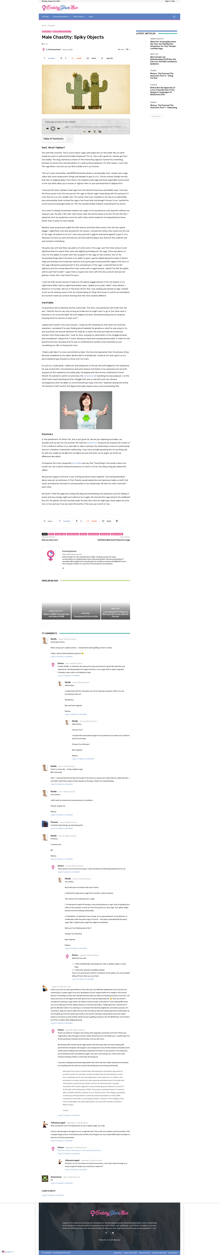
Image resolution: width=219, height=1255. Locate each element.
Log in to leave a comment (62, 656)
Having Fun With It (62, 31)
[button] (174, 17)
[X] (63, 568)
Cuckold (153, 85)
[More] (117, 521)
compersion (89, 376)
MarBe (54, 639)
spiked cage (105, 534)
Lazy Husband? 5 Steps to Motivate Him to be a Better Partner (115, 614)
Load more (156, 116)
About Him (115, 609)
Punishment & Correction (86, 616)
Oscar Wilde (77, 463)
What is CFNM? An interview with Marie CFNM (56, 615)
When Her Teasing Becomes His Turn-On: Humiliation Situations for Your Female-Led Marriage (163, 45)
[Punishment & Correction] (86, 602)
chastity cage (60, 534)
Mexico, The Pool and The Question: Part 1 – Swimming (163, 106)
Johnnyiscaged (58, 1123)
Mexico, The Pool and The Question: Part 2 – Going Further (162, 75)
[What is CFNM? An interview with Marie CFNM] (56, 602)
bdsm (51, 534)
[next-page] (47, 623)
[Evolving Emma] (44, 49)
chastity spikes (73, 534)
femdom (83, 534)
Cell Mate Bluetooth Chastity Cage (114, 540)
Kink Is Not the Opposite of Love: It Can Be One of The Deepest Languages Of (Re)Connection (162, 91)
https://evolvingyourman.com (72, 554)
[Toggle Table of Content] (67, 139)
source (65, 1110)
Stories (153, 70)
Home (44, 25)
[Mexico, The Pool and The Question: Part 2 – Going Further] (142, 74)
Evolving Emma (54, 49)
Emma (61, 663)
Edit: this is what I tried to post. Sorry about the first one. (80, 1150)
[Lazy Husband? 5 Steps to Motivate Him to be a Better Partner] (115, 602)
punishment (92, 443)
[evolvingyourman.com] (60, 8)
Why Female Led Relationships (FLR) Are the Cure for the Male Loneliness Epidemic (163, 60)
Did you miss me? (50, 540)
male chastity (93, 534)
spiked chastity (117, 534)
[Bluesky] (112, 1232)
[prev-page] (43, 623)
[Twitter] (106, 1232)
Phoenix (54, 822)
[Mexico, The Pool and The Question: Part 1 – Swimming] (142, 105)
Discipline (51, 25)
